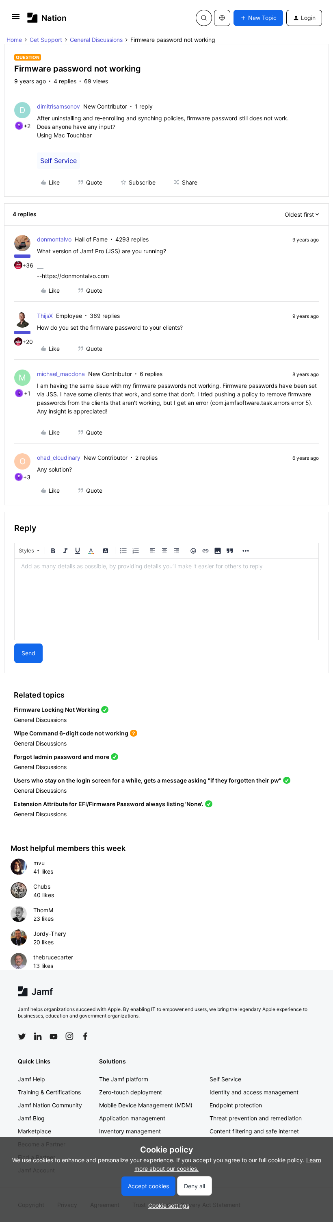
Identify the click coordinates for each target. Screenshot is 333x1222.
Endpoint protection (236, 1105)
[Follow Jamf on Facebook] (85, 1036)
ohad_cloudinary (58, 457)
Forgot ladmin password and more (61, 756)
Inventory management (130, 1131)
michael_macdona (61, 373)
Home (14, 39)
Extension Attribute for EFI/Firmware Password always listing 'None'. (108, 803)
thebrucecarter (53, 957)
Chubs (41, 886)
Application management (132, 1118)
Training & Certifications (49, 1092)
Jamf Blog (31, 1118)
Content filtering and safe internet (254, 1131)
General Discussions (96, 39)
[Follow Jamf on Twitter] (22, 1036)
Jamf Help (31, 1079)
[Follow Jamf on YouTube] (54, 1036)
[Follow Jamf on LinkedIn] (38, 1036)
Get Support (46, 39)
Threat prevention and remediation (256, 1118)
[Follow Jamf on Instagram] (69, 1036)
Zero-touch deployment (130, 1092)
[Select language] (222, 18)
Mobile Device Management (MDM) (145, 1105)
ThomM (43, 910)
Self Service (58, 161)
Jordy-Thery (49, 933)
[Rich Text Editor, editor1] (166, 599)
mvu (39, 862)
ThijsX (45, 315)
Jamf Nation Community (50, 1105)
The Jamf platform (123, 1079)
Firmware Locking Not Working (56, 709)
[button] (16, 19)
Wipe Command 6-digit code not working (71, 733)
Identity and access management (254, 1092)
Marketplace (34, 1131)
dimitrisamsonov (58, 106)
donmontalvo (54, 239)
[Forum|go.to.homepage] (47, 18)
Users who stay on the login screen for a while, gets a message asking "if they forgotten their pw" (147, 780)
